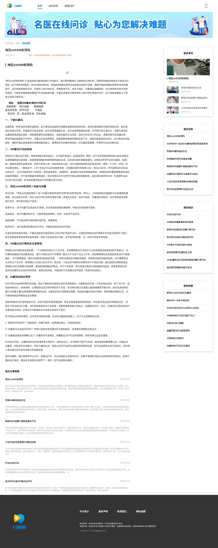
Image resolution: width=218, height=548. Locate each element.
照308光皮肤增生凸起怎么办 (180, 189)
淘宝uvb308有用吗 (14, 379)
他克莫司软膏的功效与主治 (179, 267)
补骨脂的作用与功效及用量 (179, 159)
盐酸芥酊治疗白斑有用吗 (178, 330)
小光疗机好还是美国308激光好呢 (20, 442)
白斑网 (96, 531)
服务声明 (103, 511)
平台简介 (84, 511)
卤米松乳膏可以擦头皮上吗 (179, 252)
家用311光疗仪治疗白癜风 (179, 293)
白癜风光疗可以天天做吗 (178, 346)
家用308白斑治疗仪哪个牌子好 (181, 229)
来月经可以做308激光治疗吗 (18, 481)
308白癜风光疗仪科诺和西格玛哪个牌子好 (186, 260)
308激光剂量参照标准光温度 (180, 222)
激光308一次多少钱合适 (178, 300)
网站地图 (141, 511)
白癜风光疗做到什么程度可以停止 (182, 174)
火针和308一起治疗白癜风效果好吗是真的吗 (187, 143)
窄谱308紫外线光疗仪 (15, 400)
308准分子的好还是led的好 (179, 245)
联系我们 (122, 511)
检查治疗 (69, 6)
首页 (40, 6)
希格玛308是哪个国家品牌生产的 (20, 421)
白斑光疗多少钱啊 (175, 323)
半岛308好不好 (12, 463)
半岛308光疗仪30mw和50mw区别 (183, 308)
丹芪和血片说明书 (175, 338)
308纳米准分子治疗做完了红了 (181, 315)
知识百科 (53, 6)
